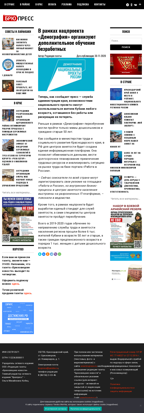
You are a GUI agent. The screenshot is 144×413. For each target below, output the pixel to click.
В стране (9, 4)
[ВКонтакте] (43, 254)
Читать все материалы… (17, 192)
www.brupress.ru (89, 366)
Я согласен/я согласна (55, 409)
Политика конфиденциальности (85, 409)
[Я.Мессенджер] (39, 254)
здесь (15, 283)
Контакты (99, 4)
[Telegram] (51, 254)
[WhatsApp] (59, 254)
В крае (39, 4)
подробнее (97, 401)
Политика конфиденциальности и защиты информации (122, 388)
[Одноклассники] (47, 254)
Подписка (83, 4)
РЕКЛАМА (67, 4)
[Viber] (55, 254)
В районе (25, 4)
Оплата (52, 4)
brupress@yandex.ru (48, 368)
